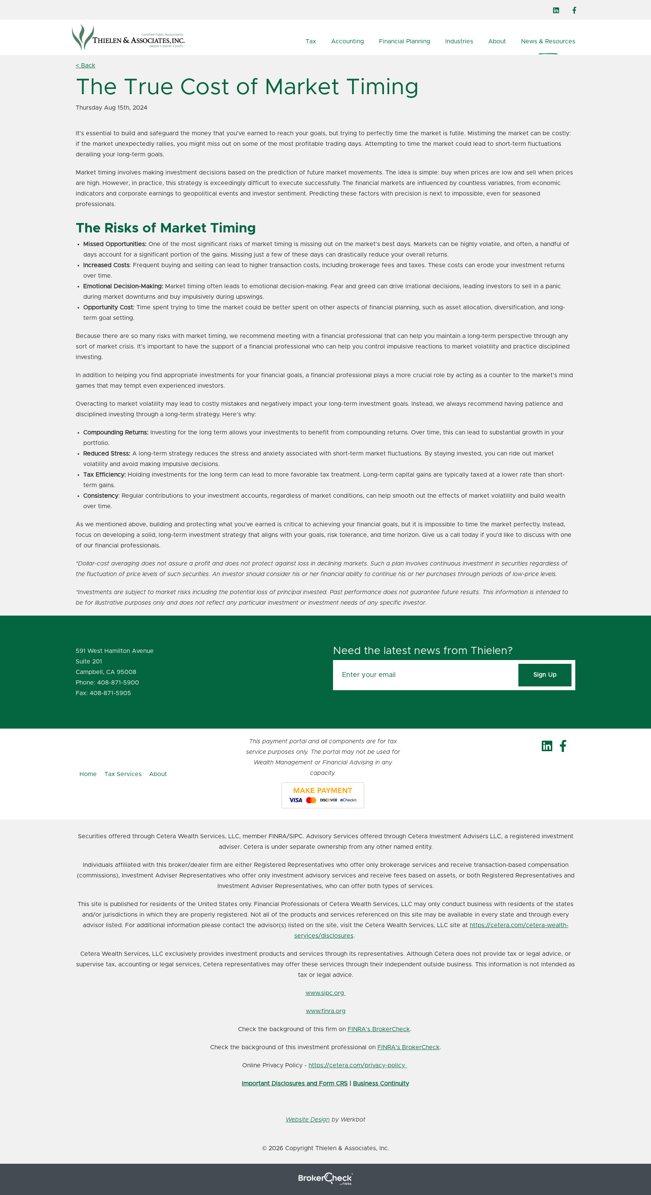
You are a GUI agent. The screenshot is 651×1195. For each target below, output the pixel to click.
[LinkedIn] (556, 10)
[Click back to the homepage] (145, 37)
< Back (85, 66)
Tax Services (123, 774)
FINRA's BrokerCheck (379, 1029)
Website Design (308, 1120)
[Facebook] (574, 10)
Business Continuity (381, 1083)
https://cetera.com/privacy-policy (358, 1065)
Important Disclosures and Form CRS (295, 1083)
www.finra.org (325, 1011)
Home (88, 774)
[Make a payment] (323, 795)
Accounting (347, 41)
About (497, 41)
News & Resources (548, 41)
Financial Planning (404, 41)
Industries (459, 41)
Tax (311, 41)
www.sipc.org (326, 993)
